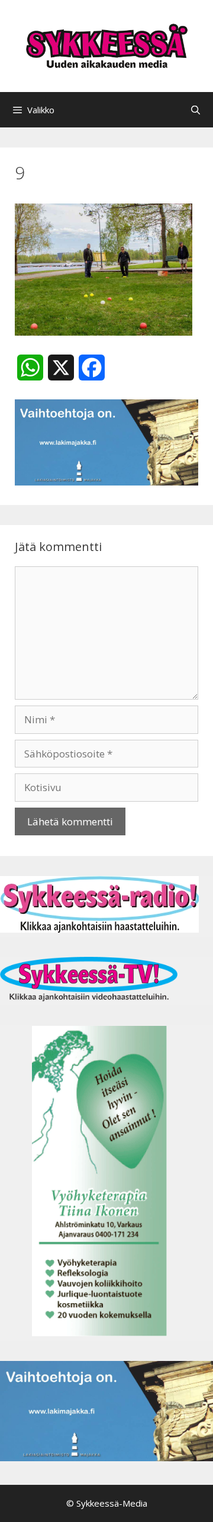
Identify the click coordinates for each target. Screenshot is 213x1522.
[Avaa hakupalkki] (195, 109)
